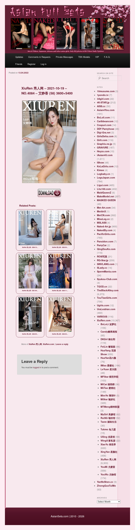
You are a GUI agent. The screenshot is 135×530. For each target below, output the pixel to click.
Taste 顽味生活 (109, 421)
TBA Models (84, 56)
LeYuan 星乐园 (109, 369)
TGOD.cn (102, 286)
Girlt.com (102, 140)
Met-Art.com (104, 207)
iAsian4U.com (104, 155)
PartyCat (102, 245)
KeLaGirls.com (105, 166)
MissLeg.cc (103, 219)
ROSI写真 (102, 256)
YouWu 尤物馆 (108, 474)
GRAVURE (102, 147)
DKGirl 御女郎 (108, 339)
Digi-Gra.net (103, 132)
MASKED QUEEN (106, 200)
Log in (43, 64)
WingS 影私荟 (108, 440)
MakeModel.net (105, 196)
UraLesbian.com (106, 309)
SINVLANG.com (105, 264)
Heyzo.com (103, 151)
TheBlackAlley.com (107, 290)
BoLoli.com (103, 117)
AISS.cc (101, 106)
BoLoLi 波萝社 (108, 324)
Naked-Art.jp (104, 226)
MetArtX (101, 211)
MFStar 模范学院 (109, 376)
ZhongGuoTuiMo (106, 485)
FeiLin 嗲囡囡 (108, 346)
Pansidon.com (105, 241)
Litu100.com (104, 189)
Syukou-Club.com (107, 279)
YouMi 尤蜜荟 (108, 466)
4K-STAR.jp (103, 102)
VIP (97, 56)
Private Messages (64, 56)
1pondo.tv (102, 95)
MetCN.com (103, 215)
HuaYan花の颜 (108, 357)
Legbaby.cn (103, 174)
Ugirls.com (103, 305)
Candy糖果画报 (109, 331)
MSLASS (102, 222)
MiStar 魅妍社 (108, 399)
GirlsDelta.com (105, 136)
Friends (18, 64)
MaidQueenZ (104, 192)
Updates (19, 56)
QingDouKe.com (106, 249)
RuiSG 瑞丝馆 (108, 418)
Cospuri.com (104, 125)
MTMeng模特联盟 (110, 406)
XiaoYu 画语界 (108, 444)
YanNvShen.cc (105, 481)
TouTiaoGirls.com (107, 297)
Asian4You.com (105, 110)
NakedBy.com (104, 230)
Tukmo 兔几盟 (108, 429)
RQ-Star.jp (102, 260)
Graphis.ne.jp (104, 143)
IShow (100, 162)
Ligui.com (102, 185)
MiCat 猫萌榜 (108, 384)
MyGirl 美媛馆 (108, 414)
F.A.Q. (107, 56)
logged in (37, 367)
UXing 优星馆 (108, 436)
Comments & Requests (39, 56)
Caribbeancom (105, 121)
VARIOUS (102, 316)
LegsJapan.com (106, 177)
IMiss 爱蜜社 (107, 365)
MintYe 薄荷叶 (108, 395)
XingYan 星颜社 (109, 451)
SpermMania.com (106, 271)
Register (31, 64)
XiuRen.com (48, 344)
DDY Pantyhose (105, 128)
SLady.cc (102, 267)
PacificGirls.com (106, 234)
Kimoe (100, 170)
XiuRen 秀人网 (35, 344)
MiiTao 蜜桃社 (108, 387)
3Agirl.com (103, 98)
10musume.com (106, 91)
